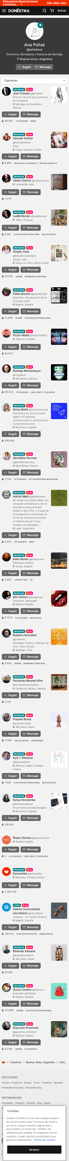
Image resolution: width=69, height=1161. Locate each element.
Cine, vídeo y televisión (43, 392)
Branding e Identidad (35, 276)
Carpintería (37, 740)
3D (31, 580)
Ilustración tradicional (27, 234)
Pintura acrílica (48, 163)
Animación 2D (46, 934)
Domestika (7, 1102)
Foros (37, 1082)
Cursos (5, 1082)
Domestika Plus (33, 1087)
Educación (35, 618)
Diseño (19, 276)
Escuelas (58, 1082)
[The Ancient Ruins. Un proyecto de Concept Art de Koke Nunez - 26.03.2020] (59, 560)
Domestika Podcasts (12, 1087)
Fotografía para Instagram (43, 479)
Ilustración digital (27, 934)
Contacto (20, 1102)
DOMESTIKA (18, 10)
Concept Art (21, 580)
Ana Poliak (34, 44)
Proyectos (16, 1082)
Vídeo (33, 121)
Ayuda (47, 1102)
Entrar (62, 10)
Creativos (15, 1062)
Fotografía (22, 121)
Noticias (31, 1102)
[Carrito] (52, 10)
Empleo (28, 1082)
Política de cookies (44, 1139)
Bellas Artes (49, 234)
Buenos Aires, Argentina (36, 59)
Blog (39, 1102)
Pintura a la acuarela (25, 163)
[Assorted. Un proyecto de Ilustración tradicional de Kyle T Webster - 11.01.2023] (59, 759)
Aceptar (34, 1149)
